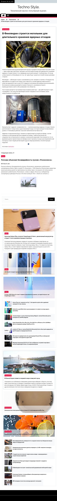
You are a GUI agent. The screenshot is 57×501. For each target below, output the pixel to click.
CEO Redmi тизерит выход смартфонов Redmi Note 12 (19, 272)
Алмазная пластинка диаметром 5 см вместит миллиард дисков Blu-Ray (24, 410)
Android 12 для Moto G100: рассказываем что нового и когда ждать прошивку (31, 310)
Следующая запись (7, 153)
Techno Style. (28, 7)
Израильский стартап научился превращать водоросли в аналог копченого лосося (27, 434)
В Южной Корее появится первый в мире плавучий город (22, 378)
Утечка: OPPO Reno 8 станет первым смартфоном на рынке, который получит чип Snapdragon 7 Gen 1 (27, 295)
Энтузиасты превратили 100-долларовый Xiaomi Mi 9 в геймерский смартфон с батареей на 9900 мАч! (31, 336)
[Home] (3, 15)
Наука (3, 156)
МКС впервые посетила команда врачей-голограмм (27, 481)
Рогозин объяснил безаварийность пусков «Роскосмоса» (26, 160)
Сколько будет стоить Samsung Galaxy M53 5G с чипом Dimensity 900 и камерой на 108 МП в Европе (32, 316)
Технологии (6, 29)
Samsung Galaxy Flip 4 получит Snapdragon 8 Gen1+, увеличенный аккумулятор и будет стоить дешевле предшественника (29, 237)
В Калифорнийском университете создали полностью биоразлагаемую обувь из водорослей (32, 441)
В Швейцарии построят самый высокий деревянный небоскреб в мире (32, 467)
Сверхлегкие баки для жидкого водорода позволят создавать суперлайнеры (30, 461)
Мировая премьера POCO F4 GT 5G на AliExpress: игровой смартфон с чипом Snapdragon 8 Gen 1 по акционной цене (31, 343)
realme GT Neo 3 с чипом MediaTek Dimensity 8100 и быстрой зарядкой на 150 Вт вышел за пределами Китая (33, 330)
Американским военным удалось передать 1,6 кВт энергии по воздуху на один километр (32, 448)
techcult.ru (11, 146)
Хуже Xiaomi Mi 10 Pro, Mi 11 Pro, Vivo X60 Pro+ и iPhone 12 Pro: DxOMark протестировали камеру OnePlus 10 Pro (31, 323)
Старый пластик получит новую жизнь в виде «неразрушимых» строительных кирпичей (30, 455)
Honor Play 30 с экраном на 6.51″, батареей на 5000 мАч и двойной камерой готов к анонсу (30, 303)
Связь (6, 233)
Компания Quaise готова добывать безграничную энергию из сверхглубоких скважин (29, 475)
